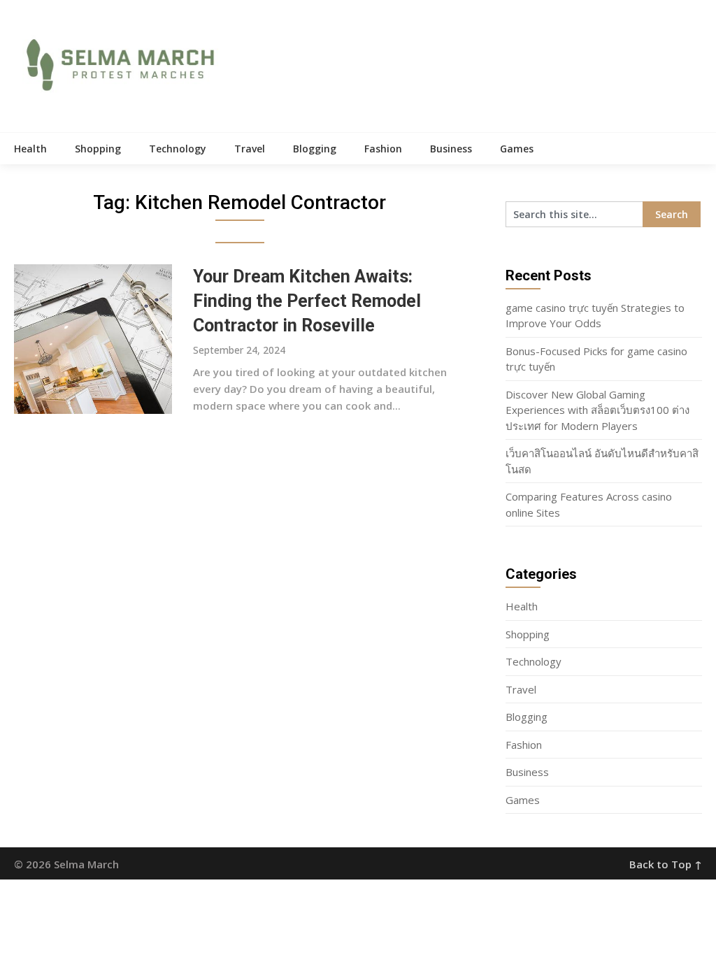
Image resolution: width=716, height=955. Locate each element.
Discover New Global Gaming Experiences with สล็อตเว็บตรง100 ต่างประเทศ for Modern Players (597, 410)
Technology (177, 148)
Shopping (98, 148)
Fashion (383, 148)
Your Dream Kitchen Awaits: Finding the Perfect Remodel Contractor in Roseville (307, 301)
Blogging (314, 148)
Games (517, 148)
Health (30, 148)
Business (451, 148)
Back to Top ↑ (665, 864)
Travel (249, 148)
